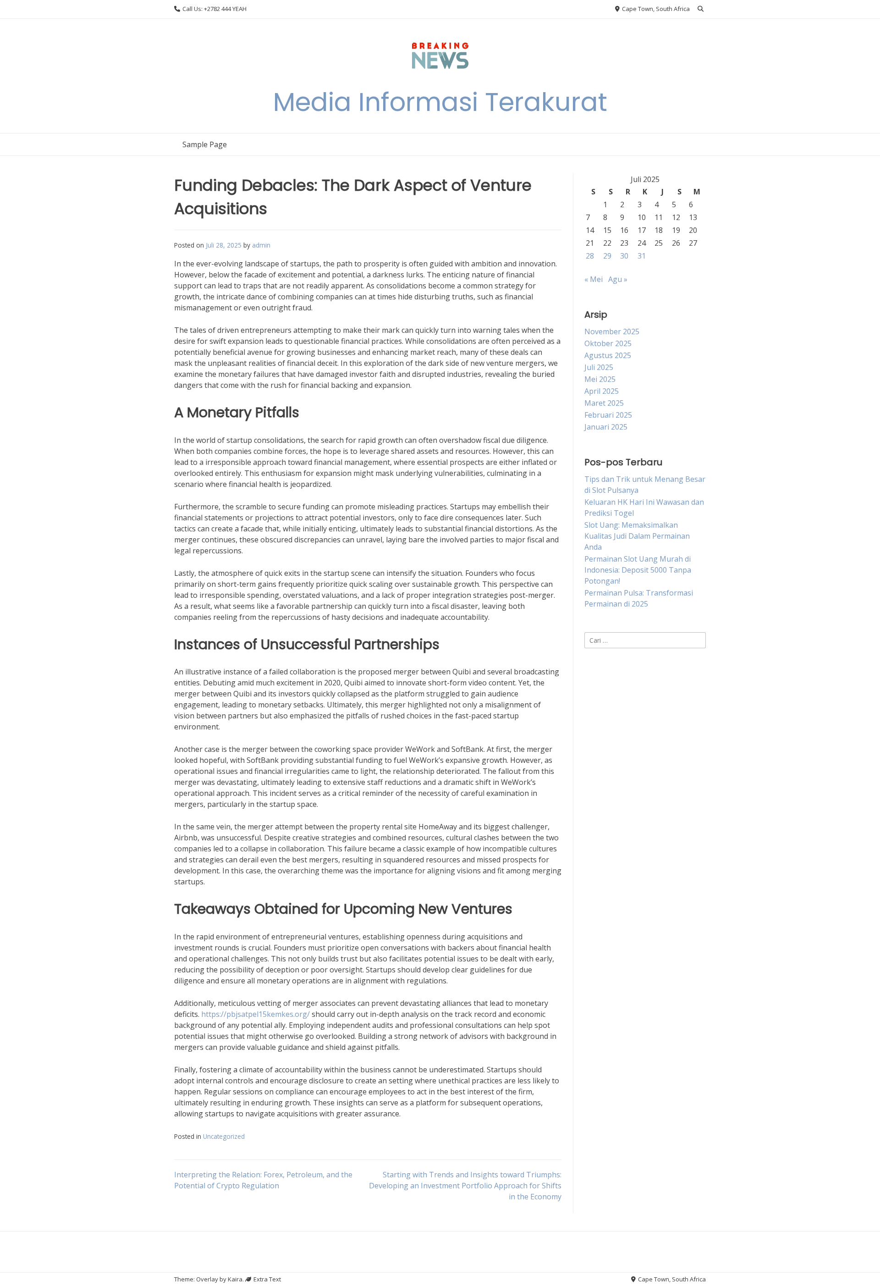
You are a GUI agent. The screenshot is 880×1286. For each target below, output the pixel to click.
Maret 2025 (604, 403)
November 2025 (611, 331)
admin (261, 245)
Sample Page (204, 144)
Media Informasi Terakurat (440, 102)
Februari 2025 (608, 415)
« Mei (593, 279)
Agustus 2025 (607, 355)
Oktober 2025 (608, 343)
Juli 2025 (598, 367)
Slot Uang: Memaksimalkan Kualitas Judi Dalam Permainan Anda (637, 536)
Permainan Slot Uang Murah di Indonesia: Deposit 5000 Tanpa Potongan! (637, 570)
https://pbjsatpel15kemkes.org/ (255, 1014)
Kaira (235, 1279)
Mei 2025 (600, 379)
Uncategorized (224, 1136)
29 (607, 256)
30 (624, 256)
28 (590, 256)
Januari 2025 (605, 427)
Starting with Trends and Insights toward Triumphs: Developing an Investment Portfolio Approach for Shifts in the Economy (465, 1186)
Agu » (617, 279)
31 (642, 256)
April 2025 (601, 391)
